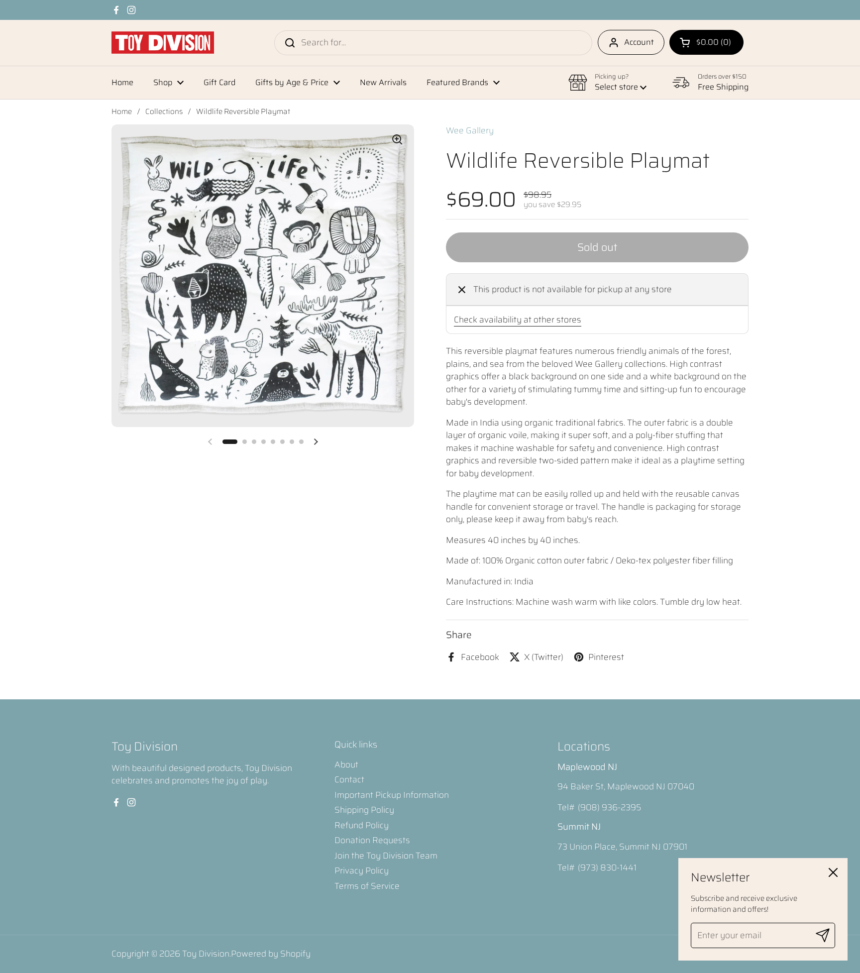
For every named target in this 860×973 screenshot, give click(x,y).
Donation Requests (372, 840)
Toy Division (205, 953)
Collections (164, 111)
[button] (706, 42)
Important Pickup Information (391, 794)
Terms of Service (367, 885)
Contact (349, 779)
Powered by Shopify (271, 953)
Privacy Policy (361, 870)
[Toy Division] (162, 42)
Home (121, 111)
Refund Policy (361, 825)
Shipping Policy (364, 809)
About (346, 764)
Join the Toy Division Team (385, 855)
